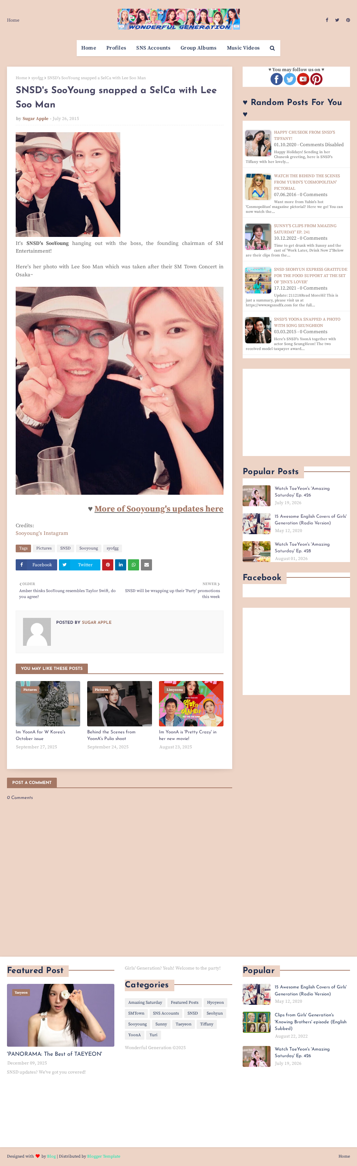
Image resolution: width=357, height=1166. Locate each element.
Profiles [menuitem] (116, 48)
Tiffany (206, 1024)
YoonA (134, 1035)
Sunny (161, 1024)
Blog (51, 1156)
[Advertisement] (296, 412)
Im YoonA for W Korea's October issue (40, 735)
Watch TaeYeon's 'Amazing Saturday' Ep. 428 (302, 548)
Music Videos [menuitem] (243, 48)
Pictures (44, 548)
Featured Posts (184, 1002)
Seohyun (215, 1013)
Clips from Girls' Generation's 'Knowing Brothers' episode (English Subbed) (311, 1022)
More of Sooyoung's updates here (158, 509)
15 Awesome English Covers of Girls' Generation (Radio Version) (311, 520)
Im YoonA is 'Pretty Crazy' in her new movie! (188, 735)
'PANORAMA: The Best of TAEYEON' (54, 1054)
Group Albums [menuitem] (199, 48)
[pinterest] (347, 20)
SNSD (65, 548)
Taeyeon (183, 1024)
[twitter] (337, 20)
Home (13, 20)
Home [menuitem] (88, 48)
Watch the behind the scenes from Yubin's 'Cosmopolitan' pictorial (307, 182)
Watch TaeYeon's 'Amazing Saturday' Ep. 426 (302, 492)
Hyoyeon (215, 1002)
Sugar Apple (35, 118)
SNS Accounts (166, 1013)
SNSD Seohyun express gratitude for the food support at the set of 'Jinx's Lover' (310, 276)
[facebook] (327, 20)
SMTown (136, 1013)
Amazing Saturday (145, 1002)
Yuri (154, 1035)
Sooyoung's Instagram (42, 533)
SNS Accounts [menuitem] (153, 48)
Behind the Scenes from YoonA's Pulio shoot (111, 735)
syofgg (37, 78)
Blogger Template (103, 1156)
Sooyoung (88, 548)
